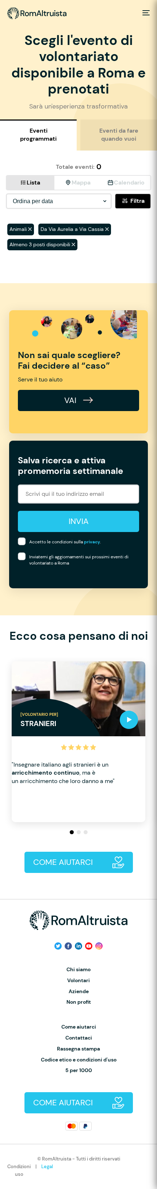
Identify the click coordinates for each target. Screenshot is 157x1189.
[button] (72, 832)
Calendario (129, 182)
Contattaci (78, 1038)
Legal (47, 1166)
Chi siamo (78, 969)
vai (71, 400)
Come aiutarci (78, 1027)
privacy (92, 542)
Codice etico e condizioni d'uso (78, 1060)
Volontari (78, 980)
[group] (78, 741)
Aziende (79, 991)
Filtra (137, 201)
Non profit (78, 1002)
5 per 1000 (78, 1070)
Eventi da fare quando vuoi (118, 135)
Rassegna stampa (78, 1049)
